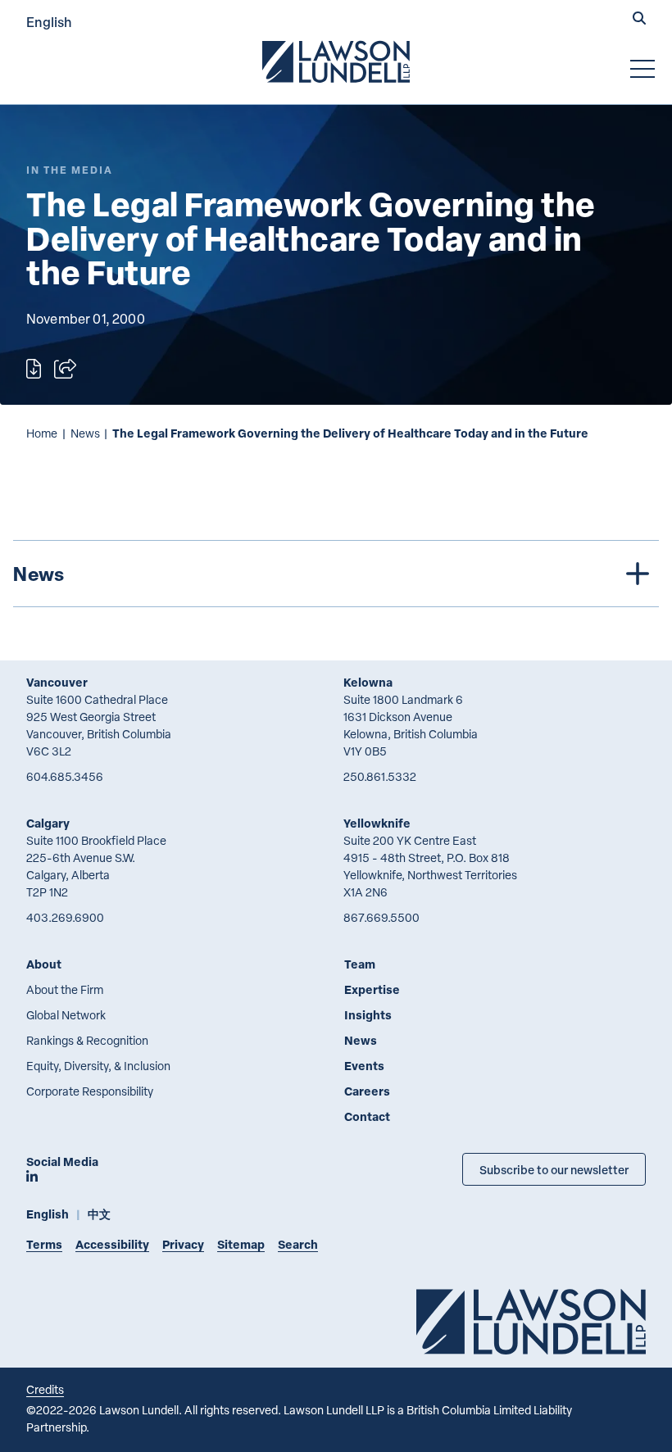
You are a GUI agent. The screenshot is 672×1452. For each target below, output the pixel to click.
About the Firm (64, 989)
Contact (367, 1116)
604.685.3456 (64, 776)
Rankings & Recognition (87, 1040)
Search (298, 1244)
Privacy (183, 1244)
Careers (367, 1091)
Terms (44, 1244)
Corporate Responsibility (89, 1091)
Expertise (372, 989)
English (49, 21)
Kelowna (368, 682)
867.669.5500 (381, 917)
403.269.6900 (65, 917)
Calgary (48, 823)
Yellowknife (377, 823)
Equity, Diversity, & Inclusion (98, 1065)
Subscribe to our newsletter (554, 1169)
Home (41, 433)
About (43, 964)
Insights (368, 1014)
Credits (45, 1389)
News (85, 433)
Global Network (66, 1015)
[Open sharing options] (65, 369)
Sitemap (241, 1244)
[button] (639, 19)
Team (359, 964)
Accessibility (112, 1244)
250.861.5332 (379, 776)
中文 (99, 1214)
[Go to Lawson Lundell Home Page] (336, 61)
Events (364, 1065)
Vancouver (57, 682)
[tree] (336, 573)
